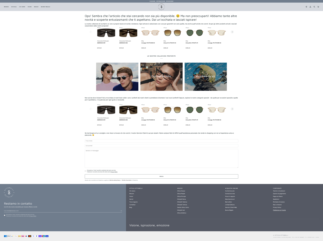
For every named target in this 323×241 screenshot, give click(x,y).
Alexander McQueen (103, 41)
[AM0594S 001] (106, 34)
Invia (161, 176)
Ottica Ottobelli (281, 235)
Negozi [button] (180, 188)
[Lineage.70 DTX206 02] (217, 34)
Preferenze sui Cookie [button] (279, 210)
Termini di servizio (126, 180)
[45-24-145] (195, 33)
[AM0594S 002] (128, 34)
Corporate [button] (277, 188)
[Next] (232, 31)
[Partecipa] (120, 210)
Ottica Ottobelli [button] (136, 188)
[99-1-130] (106, 33)
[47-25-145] (173, 33)
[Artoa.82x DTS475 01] (195, 34)
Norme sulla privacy (115, 180)
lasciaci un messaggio (93, 148)
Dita (142, 41)
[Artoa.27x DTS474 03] (173, 34)
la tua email (89, 143)
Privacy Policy (114, 171)
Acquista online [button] (231, 188)
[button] (7, 7)
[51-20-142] (150, 33)
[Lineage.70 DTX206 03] (150, 34)
